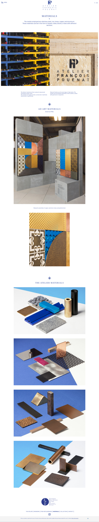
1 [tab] (47, 84)
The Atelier (29, 511)
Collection (63, 511)
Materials (56, 511)
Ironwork (36, 511)
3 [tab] (51, 84)
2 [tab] (49, 84)
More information (75, 518)
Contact (70, 511)
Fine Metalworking (46, 511)
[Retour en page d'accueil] (49, 9)
